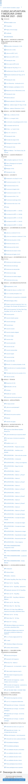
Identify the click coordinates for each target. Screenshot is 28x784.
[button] (1, 1)
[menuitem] (1, 3)
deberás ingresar (19, 777)
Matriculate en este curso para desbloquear (14, 780)
